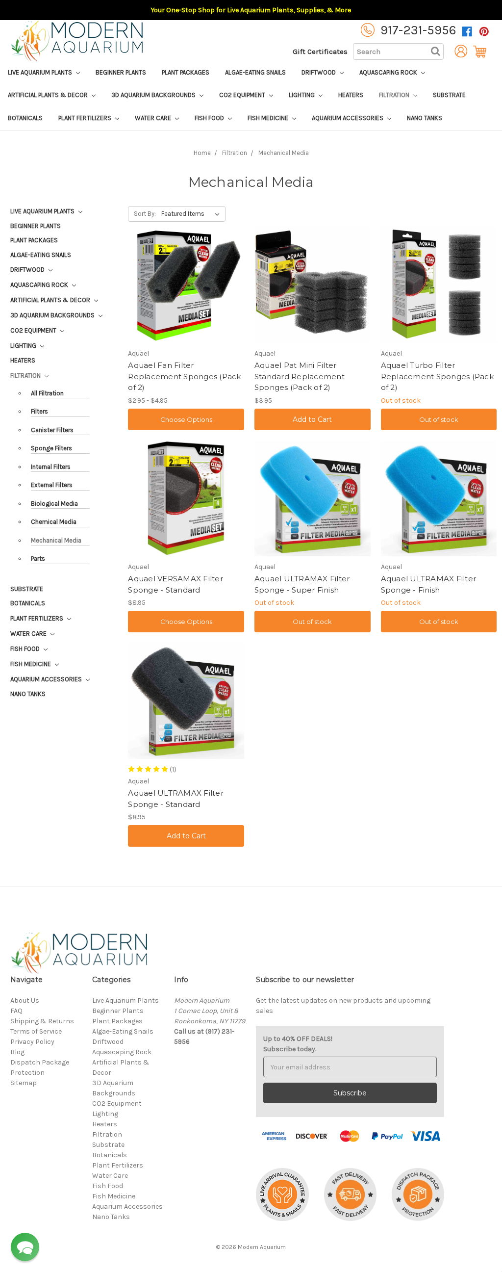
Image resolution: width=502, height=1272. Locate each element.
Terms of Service (36, 1031)
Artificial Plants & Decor (48, 95)
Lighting (302, 95)
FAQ (16, 1011)
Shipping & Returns (42, 1021)
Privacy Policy (32, 1042)
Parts (38, 558)
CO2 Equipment (243, 95)
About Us (24, 1000)
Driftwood (319, 72)
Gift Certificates (320, 51)
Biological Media (54, 503)
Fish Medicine (269, 118)
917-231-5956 (418, 30)
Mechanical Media (56, 540)
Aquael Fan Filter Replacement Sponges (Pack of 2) (184, 376)
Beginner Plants (121, 72)
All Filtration (47, 393)
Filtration (395, 95)
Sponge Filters (51, 448)
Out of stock (438, 419)
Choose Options (186, 419)
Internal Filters (51, 466)
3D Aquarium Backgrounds (154, 95)
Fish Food (210, 118)
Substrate (449, 95)
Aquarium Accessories (348, 118)
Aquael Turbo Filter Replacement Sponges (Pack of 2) (437, 376)
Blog (17, 1052)
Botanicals (25, 118)
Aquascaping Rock (389, 72)
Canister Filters (52, 430)
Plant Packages (185, 72)
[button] (25, 1247)
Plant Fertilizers (85, 118)
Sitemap (23, 1083)
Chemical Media (53, 521)
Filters (39, 411)
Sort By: (145, 213)
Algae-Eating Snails (255, 72)
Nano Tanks (424, 118)
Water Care (154, 118)
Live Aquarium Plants (41, 72)
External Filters (52, 485)
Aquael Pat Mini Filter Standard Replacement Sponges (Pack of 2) (299, 376)
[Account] (458, 51)
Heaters (350, 95)
